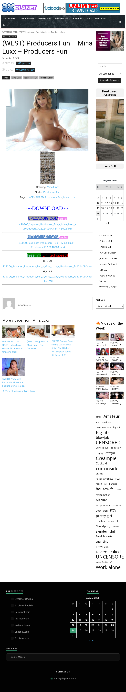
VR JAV (102, 281)
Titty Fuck (102, 546)
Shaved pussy (103, 526)
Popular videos (107, 275)
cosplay (99, 453)
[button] (120, 22)
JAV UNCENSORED (109, 258)
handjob (113, 483)
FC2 (117, 478)
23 (121, 208)
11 (102, 202)
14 (114, 202)
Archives (100, 299)
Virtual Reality (102, 562)
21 (114, 208)
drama (99, 473)
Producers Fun (25, 70)
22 (118, 208)
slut (112, 531)
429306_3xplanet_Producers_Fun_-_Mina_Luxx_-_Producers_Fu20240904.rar (47, 266)
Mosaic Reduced (108, 264)
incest (118, 490)
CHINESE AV (105, 235)
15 (118, 202)
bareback (106, 422)
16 (121, 202)
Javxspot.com (22, 612)
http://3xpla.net (25, 305)
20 (110, 208)
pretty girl (104, 515)
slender (101, 531)
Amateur (112, 416)
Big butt (117, 427)
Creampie (106, 458)
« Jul (108, 223)
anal (97, 422)
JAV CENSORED (107, 252)
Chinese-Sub (106, 241)
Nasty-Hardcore (103, 505)
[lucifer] (9, 303)
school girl (113, 521)
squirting (102, 541)
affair (98, 416)
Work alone (108, 567)
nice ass (117, 505)
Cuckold (101, 463)
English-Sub (105, 246)
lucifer (22, 300)
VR (111, 562)
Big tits (102, 432)
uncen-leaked (108, 551)
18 (102, 208)
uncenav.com (22, 631)
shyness (116, 526)
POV (113, 510)
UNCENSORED (47, 78)
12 (106, 202)
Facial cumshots (104, 478)
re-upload (100, 520)
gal (105, 484)
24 (98, 213)
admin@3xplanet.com (65, 678)
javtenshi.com (22, 625)
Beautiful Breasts (103, 427)
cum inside (107, 468)
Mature (101, 500)
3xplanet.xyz (22, 638)
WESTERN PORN (9, 32)
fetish (99, 483)
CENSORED (108, 442)
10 (98, 202)
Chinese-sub (102, 447)
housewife (105, 489)
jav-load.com (22, 618)
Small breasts (104, 536)
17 (98, 208)
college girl (116, 447)
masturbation (103, 494)
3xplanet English (24, 605)
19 (106, 208)
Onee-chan (102, 510)
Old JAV (103, 269)
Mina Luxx (23, 63)
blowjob (102, 437)
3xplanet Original (24, 598)
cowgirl (110, 453)
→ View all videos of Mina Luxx (18, 391)
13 (110, 202)
